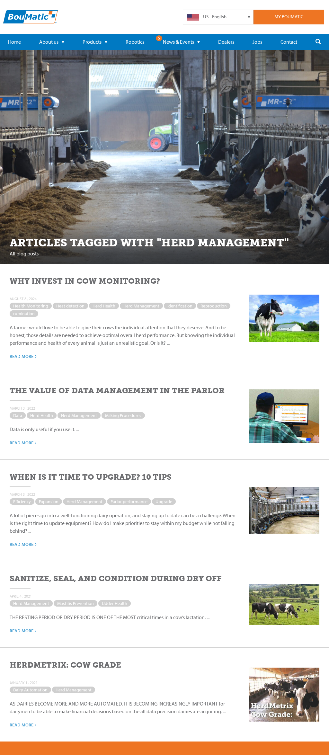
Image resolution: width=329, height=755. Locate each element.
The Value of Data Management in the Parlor (117, 390)
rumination (24, 313)
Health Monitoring (30, 306)
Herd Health (104, 306)
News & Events (178, 42)
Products (92, 42)
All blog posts (24, 253)
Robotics (135, 42)
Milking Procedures (123, 415)
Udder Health (114, 603)
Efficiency (22, 501)
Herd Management (141, 306)
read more (23, 356)
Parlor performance (129, 501)
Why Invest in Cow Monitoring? (85, 281)
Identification (179, 306)
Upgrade (164, 501)
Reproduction (213, 306)
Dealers (226, 42)
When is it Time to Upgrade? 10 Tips (91, 477)
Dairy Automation (30, 690)
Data (17, 415)
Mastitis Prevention (75, 603)
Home (14, 42)
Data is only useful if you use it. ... (44, 429)
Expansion (48, 501)
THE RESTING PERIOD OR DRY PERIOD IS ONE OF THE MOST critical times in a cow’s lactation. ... (109, 617)
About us (48, 42)
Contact (288, 42)
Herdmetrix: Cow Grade (65, 665)
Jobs (257, 42)
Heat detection (70, 306)
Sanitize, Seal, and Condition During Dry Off (116, 578)
